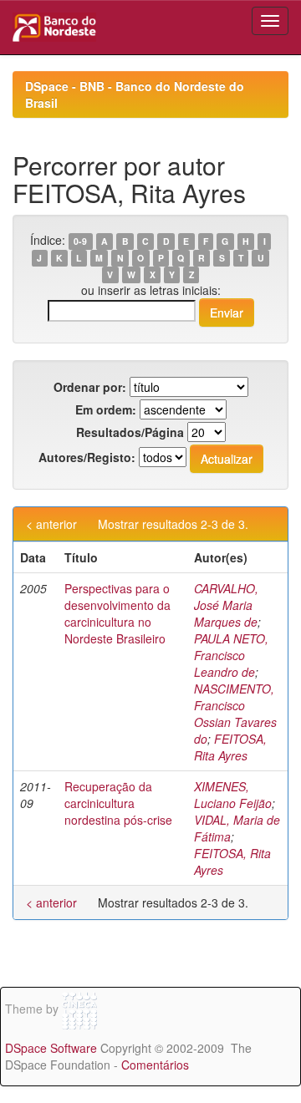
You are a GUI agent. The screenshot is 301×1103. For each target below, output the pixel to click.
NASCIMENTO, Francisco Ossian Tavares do (235, 713)
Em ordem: (105, 409)
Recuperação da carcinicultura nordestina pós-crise (118, 803)
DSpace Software (51, 1047)
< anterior (51, 524)
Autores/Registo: (86, 457)
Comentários (155, 1064)
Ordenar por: (90, 387)
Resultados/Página (130, 432)
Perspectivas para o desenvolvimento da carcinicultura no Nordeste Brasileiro (117, 613)
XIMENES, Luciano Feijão (233, 794)
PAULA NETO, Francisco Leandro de (231, 655)
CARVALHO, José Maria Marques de (226, 605)
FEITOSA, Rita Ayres (230, 747)
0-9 (80, 241)
